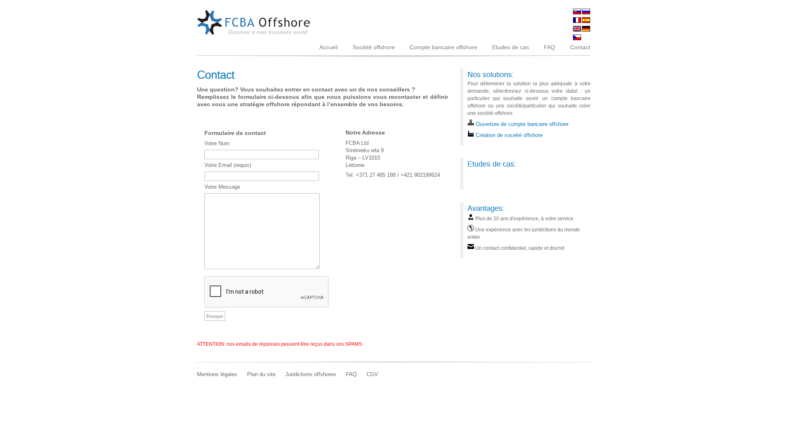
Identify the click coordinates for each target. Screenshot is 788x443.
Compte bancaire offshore (443, 47)
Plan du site (261, 374)
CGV (372, 374)
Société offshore (374, 47)
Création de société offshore (508, 135)
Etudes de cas (510, 47)
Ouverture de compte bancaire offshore (521, 124)
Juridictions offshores (310, 374)
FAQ (549, 47)
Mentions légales (217, 374)
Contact (580, 47)
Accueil (328, 47)
